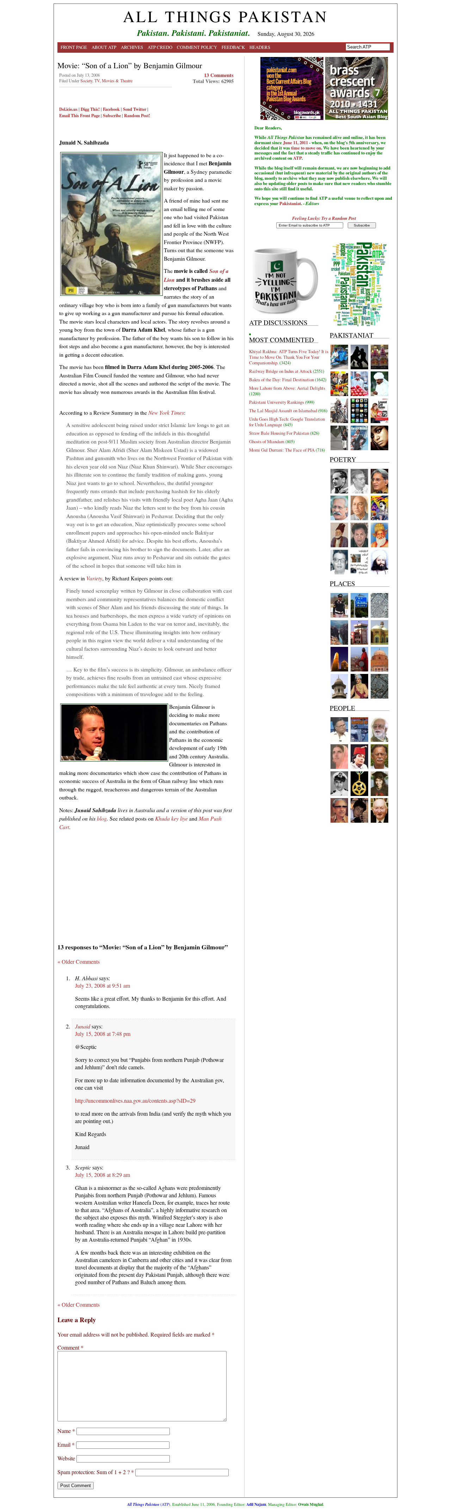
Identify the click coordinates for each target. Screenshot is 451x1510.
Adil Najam (256, 1504)
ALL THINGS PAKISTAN (225, 16)
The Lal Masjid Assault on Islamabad (283, 410)
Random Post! (137, 115)
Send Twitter (134, 109)
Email (66, 1444)
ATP (297, 158)
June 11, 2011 (295, 142)
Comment (70, 1347)
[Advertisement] (146, 884)
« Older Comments (78, 961)
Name (66, 1430)
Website (66, 1458)
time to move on (306, 148)
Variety (94, 578)
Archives (132, 47)
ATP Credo (160, 47)
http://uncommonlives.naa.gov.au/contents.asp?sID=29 (135, 1100)
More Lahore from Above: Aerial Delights (287, 388)
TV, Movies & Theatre (113, 80)
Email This (69, 115)
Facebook (111, 109)
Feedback (233, 47)
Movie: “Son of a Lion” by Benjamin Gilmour (129, 65)
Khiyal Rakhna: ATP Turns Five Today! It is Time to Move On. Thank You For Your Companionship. (288, 357)
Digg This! (90, 109)
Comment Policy (197, 47)
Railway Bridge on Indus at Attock (280, 371)
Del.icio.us (68, 109)
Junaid (82, 1026)
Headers (259, 47)
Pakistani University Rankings (276, 402)
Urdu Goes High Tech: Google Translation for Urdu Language (287, 422)
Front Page (74, 47)
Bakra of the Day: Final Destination (281, 379)
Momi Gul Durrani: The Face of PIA (282, 450)
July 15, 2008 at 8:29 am (102, 1174)
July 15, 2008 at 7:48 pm (102, 1033)
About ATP (104, 47)
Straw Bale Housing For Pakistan (279, 433)
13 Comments (219, 75)
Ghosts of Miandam (266, 441)
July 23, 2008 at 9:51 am (102, 985)
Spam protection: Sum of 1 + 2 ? (93, 1472)
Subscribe (112, 115)
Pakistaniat (290, 203)
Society (86, 80)
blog (102, 818)
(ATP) (148, 1504)
